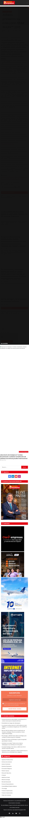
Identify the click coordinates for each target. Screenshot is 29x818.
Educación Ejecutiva (6, 773)
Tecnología (4, 788)
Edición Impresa (5, 770)
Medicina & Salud (6, 777)
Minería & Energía (6, 779)
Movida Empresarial (6, 781)
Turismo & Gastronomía (7, 790)
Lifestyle (4, 775)
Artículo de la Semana (7, 761)
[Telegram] (3, 817)
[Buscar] (27, 3)
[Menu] (1, 3)
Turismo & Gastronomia (7, 792)
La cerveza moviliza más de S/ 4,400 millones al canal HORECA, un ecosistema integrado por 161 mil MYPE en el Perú (14, 727)
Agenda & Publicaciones (7, 759)
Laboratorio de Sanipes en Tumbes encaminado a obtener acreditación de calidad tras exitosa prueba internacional (13, 456)
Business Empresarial (6, 766)
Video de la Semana (6, 795)
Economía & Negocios (7, 768)
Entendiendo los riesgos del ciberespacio (11, 723)
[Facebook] (0, 817)
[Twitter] (1, 817)
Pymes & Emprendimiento (8, 784)
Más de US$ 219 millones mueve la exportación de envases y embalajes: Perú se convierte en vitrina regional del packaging (13, 732)
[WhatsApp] (2, 817)
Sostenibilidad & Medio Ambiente (9, 786)
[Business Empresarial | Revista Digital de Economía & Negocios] (9, 2)
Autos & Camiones (6, 764)
